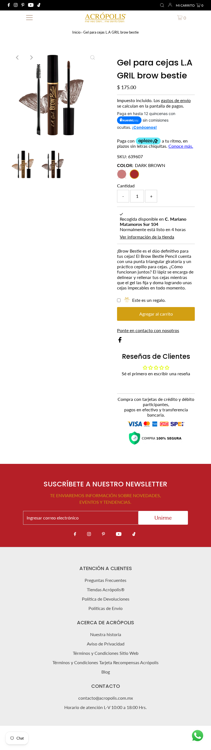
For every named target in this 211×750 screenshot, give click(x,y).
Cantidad (126, 185)
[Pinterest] (23, 5)
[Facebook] (8, 5)
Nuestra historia (105, 634)
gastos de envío (176, 100)
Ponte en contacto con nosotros (148, 330)
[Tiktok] (39, 5)
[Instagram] (15, 5)
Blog (105, 671)
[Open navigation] (29, 17)
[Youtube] (31, 5)
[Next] (31, 57)
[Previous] (18, 57)
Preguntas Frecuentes (105, 580)
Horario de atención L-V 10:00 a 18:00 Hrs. (105, 707)
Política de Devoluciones (105, 598)
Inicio (76, 32)
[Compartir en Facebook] (119, 340)
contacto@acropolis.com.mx (105, 697)
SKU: (122, 156)
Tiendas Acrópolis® (105, 589)
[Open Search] (162, 5)
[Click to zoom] (93, 57)
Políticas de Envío (105, 608)
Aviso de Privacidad (105, 643)
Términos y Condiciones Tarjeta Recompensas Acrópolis (105, 662)
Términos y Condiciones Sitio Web (105, 653)
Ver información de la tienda (147, 236)
